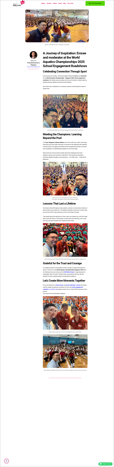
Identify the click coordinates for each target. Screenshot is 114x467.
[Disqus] (65, 399)
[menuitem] (43, 3)
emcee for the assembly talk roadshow (76, 144)
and (80, 76)
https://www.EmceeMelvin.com (33, 66)
